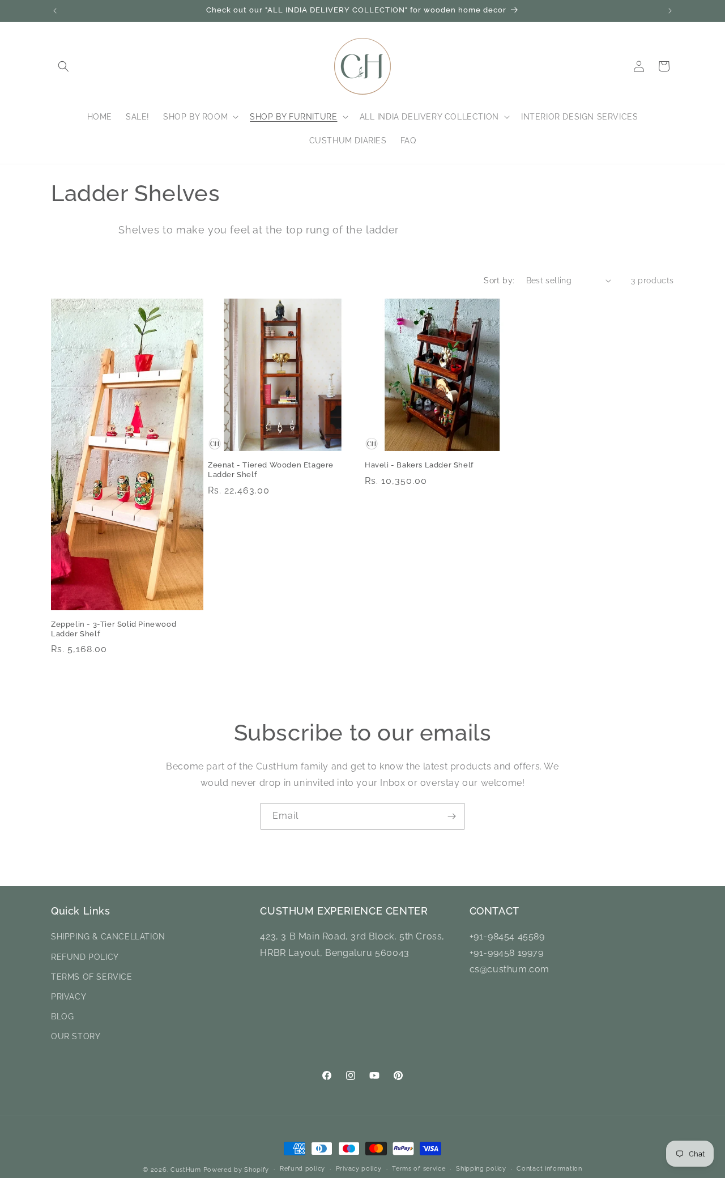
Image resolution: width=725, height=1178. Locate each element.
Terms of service (418, 1169)
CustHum (185, 1169)
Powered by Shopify (236, 1169)
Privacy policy (359, 1169)
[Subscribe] (451, 816)
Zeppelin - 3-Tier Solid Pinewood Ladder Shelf (113, 629)
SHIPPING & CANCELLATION (108, 936)
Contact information (549, 1169)
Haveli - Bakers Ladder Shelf (419, 465)
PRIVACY (68, 996)
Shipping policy (481, 1169)
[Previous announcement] (54, 11)
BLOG (62, 1016)
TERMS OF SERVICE (92, 976)
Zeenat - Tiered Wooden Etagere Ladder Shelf (271, 470)
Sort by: (499, 280)
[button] (63, 66)
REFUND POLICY (85, 956)
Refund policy (302, 1169)
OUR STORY (75, 1036)
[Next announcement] (670, 11)
